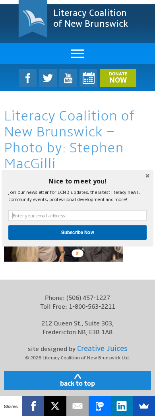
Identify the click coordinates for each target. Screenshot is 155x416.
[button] (77, 180)
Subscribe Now (77, 232)
